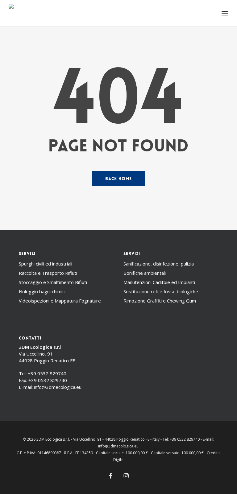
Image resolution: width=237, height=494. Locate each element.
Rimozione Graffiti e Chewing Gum (159, 301)
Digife (118, 459)
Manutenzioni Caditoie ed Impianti (159, 282)
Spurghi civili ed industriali (45, 264)
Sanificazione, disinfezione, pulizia (158, 264)
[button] (225, 13)
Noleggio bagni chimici (42, 291)
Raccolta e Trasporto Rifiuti (48, 273)
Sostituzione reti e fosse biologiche (160, 291)
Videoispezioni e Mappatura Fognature (60, 301)
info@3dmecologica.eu (57, 387)
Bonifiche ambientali (144, 273)
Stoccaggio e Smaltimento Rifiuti (53, 282)
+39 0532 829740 (47, 373)
